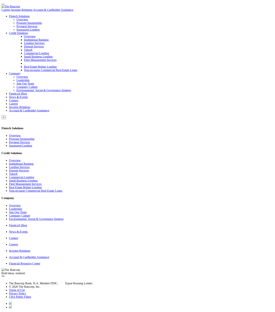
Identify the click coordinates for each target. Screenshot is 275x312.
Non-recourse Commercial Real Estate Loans (50, 70)
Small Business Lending (38, 56)
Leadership (23, 80)
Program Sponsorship (29, 23)
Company (15, 73)
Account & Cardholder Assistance (53, 9)
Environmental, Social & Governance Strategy (43, 90)
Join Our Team (25, 83)
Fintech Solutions (19, 16)
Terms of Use (17, 290)
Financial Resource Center (24, 263)
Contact (13, 100)
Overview (22, 19)
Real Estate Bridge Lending (40, 66)
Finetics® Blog (18, 93)
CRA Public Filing (20, 296)
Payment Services (26, 26)
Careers (5, 9)
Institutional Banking (36, 39)
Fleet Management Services (40, 60)
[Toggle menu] (2, 4)
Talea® (28, 49)
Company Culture (27, 86)
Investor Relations (22, 9)
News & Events (18, 97)
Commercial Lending (36, 53)
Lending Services (34, 43)
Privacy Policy (17, 293)
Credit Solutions (18, 33)
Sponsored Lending (28, 29)
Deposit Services (34, 46)
